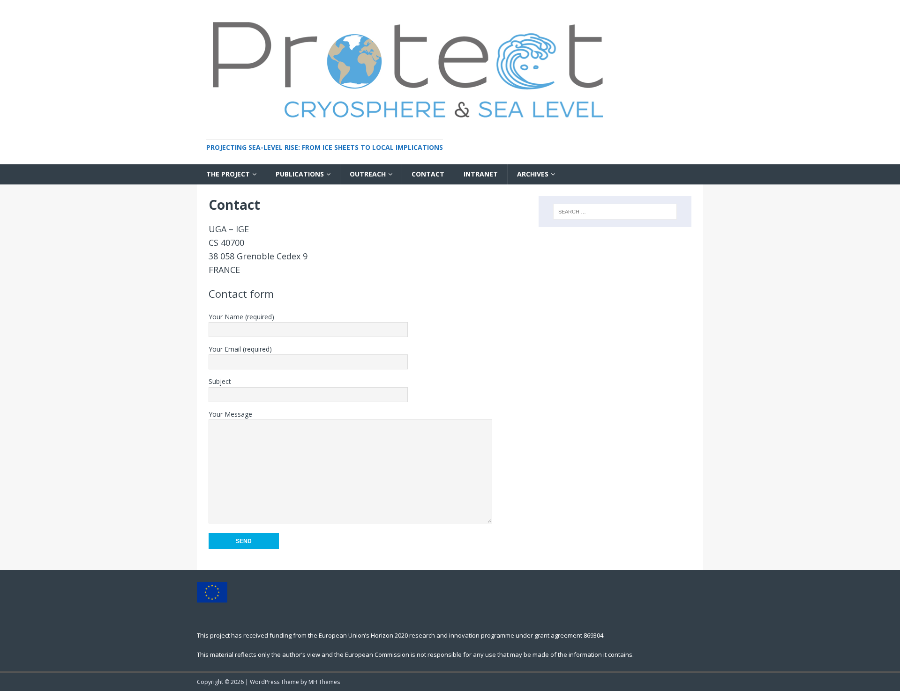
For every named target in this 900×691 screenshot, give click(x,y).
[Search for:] (615, 212)
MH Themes (324, 682)
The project (228, 173)
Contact (428, 173)
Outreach (368, 173)
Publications (300, 173)
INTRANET (481, 173)
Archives (532, 173)
